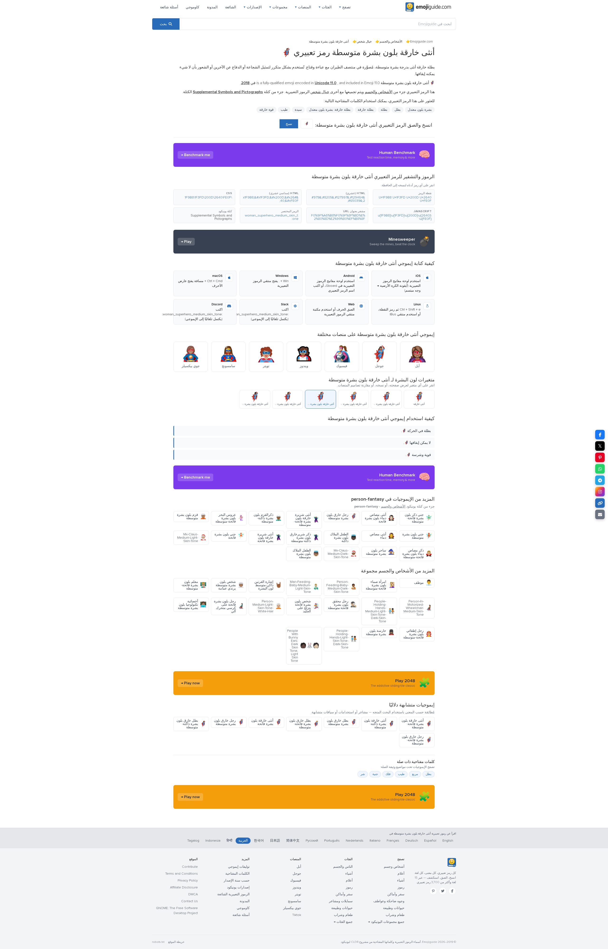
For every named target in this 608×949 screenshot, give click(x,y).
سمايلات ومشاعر (341, 901)
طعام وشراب (395, 915)
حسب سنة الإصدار (237, 880)
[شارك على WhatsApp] (600, 469)
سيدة (298, 110)
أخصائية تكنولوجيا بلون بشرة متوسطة (192, 604)
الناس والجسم (343, 867)
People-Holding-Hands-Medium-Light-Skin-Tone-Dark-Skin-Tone (379, 611)
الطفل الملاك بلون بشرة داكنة (343, 537)
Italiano (375, 841)
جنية (375, 774)
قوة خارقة (266, 110)
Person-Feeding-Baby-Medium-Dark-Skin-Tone (341, 587)
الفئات (325, 7)
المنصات (303, 7)
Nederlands (354, 841)
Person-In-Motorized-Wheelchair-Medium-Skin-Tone (418, 608)
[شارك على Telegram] (600, 480)
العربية (243, 841)
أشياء (400, 880)
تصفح (345, 7)
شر (363, 774)
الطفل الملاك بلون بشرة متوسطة (306, 553)
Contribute (190, 867)
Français (393, 841)
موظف (423, 583)
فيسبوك (295, 880)
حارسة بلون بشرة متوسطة (380, 632)
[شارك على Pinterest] (600, 457)
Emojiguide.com (421, 41)
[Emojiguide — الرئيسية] (451, 862)
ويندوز (297, 887)
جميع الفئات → (343, 922)
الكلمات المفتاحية (237, 874)
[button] (404, 197)
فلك (387, 774)
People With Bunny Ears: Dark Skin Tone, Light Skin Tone (303, 646)
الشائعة (230, 7)
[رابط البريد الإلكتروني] (600, 514)
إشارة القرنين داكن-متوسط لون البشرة (268, 585)
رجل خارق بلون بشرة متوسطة (342, 516)
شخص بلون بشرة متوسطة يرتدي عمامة (230, 585)
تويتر (298, 894)
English (447, 841)
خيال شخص (364, 41)
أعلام (401, 874)
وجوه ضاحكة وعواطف (388, 901)
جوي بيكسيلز (292, 908)
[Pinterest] (433, 891)
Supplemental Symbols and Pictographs (211, 217)
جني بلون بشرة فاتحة (229, 536)
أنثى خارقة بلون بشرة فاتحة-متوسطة (417, 724)
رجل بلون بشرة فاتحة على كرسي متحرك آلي (229, 606)
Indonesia (212, 841)
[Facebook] (452, 891)
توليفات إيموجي (239, 867)
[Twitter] (442, 891)
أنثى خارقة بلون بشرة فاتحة (266, 722)
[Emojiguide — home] (428, 7)
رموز (401, 887)
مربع (415, 774)
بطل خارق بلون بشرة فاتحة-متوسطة (304, 724)
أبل (299, 867)
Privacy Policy (188, 880)
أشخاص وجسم (394, 867)
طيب (401, 774)
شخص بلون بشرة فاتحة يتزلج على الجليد (307, 606)
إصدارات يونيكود (238, 887)
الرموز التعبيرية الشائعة (233, 894)
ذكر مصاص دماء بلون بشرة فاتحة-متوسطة (417, 553)
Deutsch (411, 841)
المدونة (212, 7)
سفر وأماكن (395, 894)
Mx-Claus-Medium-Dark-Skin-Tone (342, 553)
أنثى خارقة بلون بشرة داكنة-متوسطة (379, 724)
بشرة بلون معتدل (420, 110)
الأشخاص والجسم (391, 41)
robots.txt (158, 942)
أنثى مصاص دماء (382, 536)
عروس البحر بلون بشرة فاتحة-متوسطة (229, 518)
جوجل (297, 874)
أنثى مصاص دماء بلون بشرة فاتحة (379, 518)
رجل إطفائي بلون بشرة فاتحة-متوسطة (417, 634)
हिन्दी (229, 841)
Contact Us (189, 901)
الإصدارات (253, 7)
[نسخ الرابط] (600, 503)
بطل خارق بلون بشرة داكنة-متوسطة (191, 724)
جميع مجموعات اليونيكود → (386, 922)
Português (332, 841)
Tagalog (193, 841)
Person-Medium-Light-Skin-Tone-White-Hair (267, 606)
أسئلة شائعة (169, 7)
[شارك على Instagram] (600, 491)
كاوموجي (192, 7)
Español (430, 841)
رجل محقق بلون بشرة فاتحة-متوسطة (342, 604)
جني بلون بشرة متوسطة (417, 536)
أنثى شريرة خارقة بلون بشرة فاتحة (269, 537)
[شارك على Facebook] (600, 434)
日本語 (275, 841)
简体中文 (292, 841)
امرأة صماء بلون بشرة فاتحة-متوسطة (380, 585)
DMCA (193, 894)
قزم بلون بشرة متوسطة (191, 516)
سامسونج (294, 901)
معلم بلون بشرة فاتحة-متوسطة (193, 585)
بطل (429, 774)
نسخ (289, 124)
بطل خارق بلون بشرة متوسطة (342, 722)
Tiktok (296, 915)
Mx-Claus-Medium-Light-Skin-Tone (191, 537)
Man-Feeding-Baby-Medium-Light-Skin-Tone (304, 587)
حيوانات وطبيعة (393, 908)
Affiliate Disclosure (184, 887)
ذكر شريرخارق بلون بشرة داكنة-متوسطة (304, 537)
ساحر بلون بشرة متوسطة (380, 552)
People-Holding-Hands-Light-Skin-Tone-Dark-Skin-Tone (343, 639)
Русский (312, 841)
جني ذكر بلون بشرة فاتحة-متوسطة (418, 518)
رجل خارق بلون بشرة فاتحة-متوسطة (417, 740)
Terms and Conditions (181, 874)
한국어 (259, 841)
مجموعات (278, 7)
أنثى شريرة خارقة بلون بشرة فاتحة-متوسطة (306, 520)
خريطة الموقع (176, 942)
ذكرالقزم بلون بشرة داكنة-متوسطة (268, 518)
